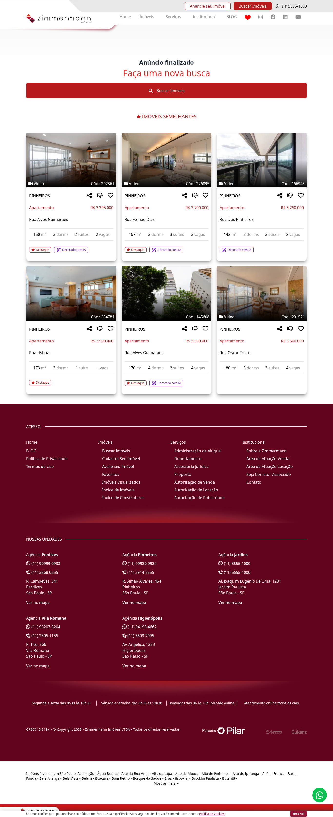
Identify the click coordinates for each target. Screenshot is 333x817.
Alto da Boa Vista (135, 773)
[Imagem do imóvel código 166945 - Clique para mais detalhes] (262, 160)
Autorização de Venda (194, 482)
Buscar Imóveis (253, 6)
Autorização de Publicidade (199, 497)
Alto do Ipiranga (246, 773)
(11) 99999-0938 (45, 563)
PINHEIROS (39, 195)
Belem (87, 778)
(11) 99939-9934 (142, 563)
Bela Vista (70, 778)
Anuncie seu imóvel (207, 6)
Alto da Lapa (162, 773)
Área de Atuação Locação (269, 466)
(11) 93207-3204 (45, 627)
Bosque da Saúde (147, 778)
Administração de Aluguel (198, 451)
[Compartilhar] (89, 195)
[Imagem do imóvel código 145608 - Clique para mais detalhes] (167, 293)
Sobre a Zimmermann (266, 451)
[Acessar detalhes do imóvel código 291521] (262, 377)
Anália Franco (273, 773)
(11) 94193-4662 (142, 627)
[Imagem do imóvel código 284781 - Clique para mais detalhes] (71, 293)
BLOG (231, 16)
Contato (253, 482)
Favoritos (110, 474)
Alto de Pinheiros (215, 773)
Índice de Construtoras (123, 497)
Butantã (228, 778)
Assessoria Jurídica (191, 466)
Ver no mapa (38, 602)
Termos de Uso (40, 466)
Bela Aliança (49, 778)
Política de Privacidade (47, 458)
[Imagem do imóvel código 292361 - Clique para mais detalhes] (71, 160)
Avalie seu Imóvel (118, 466)
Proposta (182, 474)
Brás (168, 778)
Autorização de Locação (196, 490)
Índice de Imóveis (118, 490)
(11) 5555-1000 (236, 563)
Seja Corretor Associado (268, 474)
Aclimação (86, 773)
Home (125, 16)
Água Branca (107, 773)
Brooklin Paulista (205, 778)
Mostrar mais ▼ (167, 783)
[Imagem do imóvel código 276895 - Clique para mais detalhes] (167, 160)
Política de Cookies (212, 814)
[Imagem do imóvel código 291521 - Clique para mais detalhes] (262, 293)
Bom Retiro (121, 778)
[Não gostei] (100, 195)
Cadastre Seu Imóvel (121, 458)
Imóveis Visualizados (121, 482)
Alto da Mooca (186, 773)
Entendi (298, 813)
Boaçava (101, 778)
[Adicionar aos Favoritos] (110, 195)
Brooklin (181, 778)
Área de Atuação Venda (267, 458)
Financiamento (188, 458)
